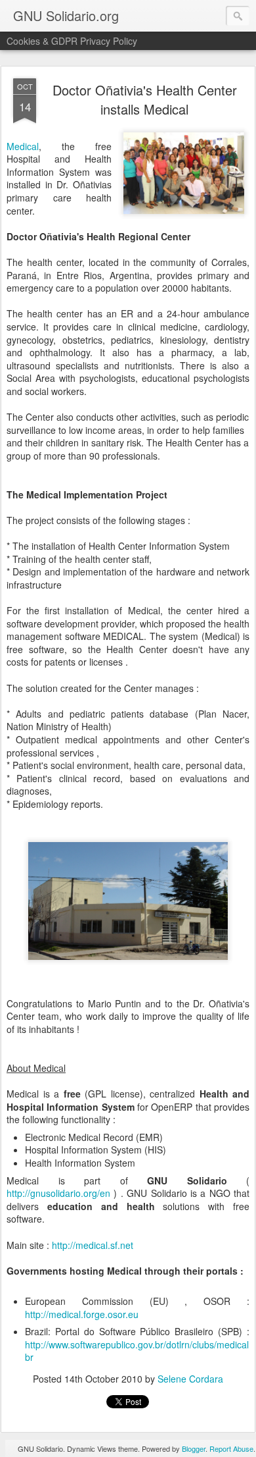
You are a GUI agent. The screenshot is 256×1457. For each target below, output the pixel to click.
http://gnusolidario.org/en (58, 1193)
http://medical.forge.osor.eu (82, 1314)
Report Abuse (231, 1448)
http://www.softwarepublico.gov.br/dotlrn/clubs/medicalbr (137, 1351)
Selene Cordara (190, 1378)
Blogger (193, 1448)
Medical (23, 146)
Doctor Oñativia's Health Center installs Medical (145, 99)
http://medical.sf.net (92, 1245)
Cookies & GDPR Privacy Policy (72, 40)
